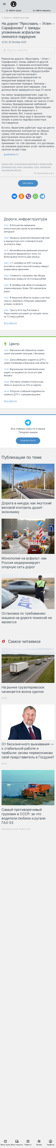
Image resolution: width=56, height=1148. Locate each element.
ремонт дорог (8, 164)
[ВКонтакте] (14, 196)
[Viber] (28, 196)
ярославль (28, 167)
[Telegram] (42, 196)
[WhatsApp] (35, 196)
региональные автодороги (27, 164)
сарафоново (45, 167)
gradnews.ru (11, 154)
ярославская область (11, 170)
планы (19, 167)
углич (36, 167)
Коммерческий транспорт (16, 828)
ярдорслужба (46, 164)
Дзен (4, 697)
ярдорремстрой (9, 167)
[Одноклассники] (21, 196)
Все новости (10, 323)
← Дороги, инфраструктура (15, 17)
